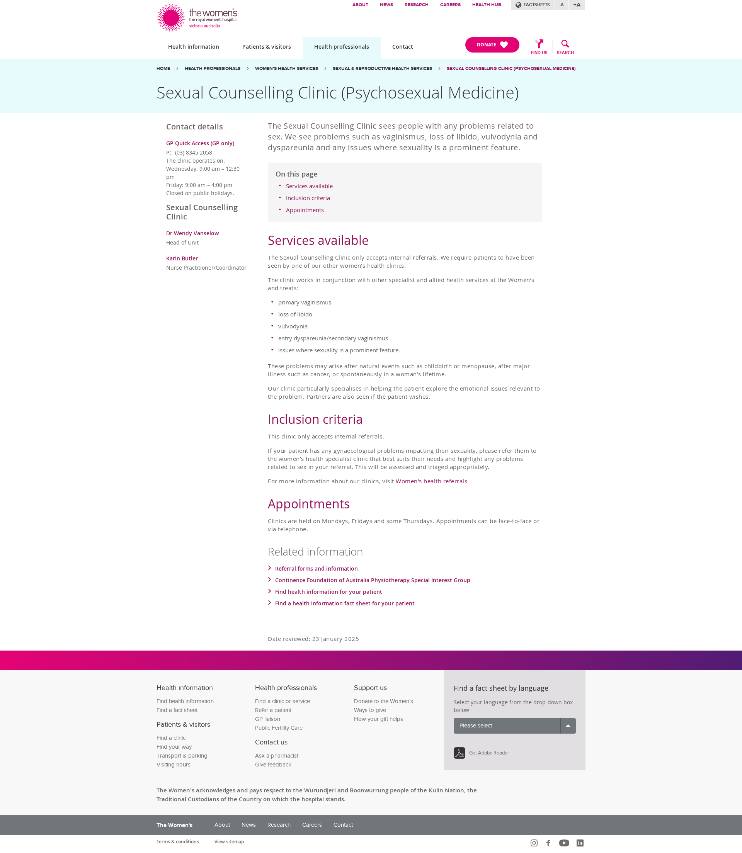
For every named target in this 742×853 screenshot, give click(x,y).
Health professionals (341, 46)
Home (163, 68)
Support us (370, 688)
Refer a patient (273, 710)
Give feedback (273, 765)
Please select (475, 725)
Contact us (271, 742)
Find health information (185, 701)
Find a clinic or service (282, 701)
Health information (193, 46)
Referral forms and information (316, 568)
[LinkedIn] (581, 842)
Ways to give (370, 710)
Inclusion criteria (308, 198)
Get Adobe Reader (489, 753)
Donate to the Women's (383, 701)
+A (577, 4)
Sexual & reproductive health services (382, 68)
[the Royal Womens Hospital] (198, 16)
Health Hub (486, 5)
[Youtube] (565, 842)
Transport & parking (182, 756)
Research (417, 5)
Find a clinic (171, 738)
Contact (402, 46)
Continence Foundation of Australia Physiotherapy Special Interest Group (372, 580)
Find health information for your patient (328, 591)
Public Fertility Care (279, 728)
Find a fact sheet (177, 710)
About (360, 5)
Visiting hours (174, 765)
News (386, 5)
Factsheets (537, 4)
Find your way (174, 747)
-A (562, 4)
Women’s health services (286, 68)
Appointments (305, 210)
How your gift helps (378, 719)
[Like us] (549, 842)
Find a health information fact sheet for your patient (345, 603)
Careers (450, 5)
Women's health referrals (431, 481)
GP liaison (267, 719)
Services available (309, 186)
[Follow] (535, 842)
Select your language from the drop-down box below (513, 706)
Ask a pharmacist (276, 756)
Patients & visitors (266, 46)
